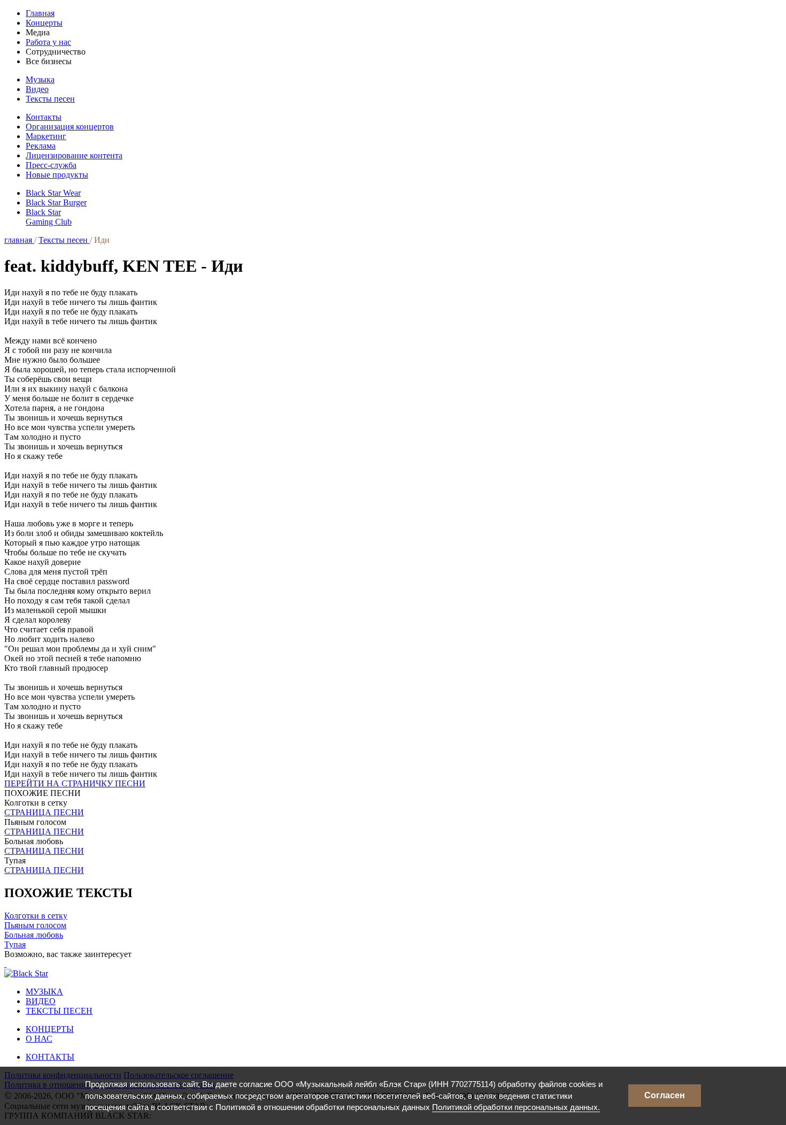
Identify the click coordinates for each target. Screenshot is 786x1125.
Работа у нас (48, 42)
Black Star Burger (56, 202)
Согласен (664, 1095)
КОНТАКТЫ (50, 1056)
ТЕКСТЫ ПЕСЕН (59, 1010)
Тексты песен (50, 98)
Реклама (41, 145)
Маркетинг (46, 136)
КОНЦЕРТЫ (50, 1029)
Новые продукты (57, 174)
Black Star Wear (53, 192)
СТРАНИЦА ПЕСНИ (44, 812)
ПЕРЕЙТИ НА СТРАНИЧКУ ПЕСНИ (74, 783)
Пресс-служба (51, 165)
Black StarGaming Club (49, 217)
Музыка (40, 79)
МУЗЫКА (44, 991)
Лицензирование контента (74, 155)
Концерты (44, 22)
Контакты (43, 116)
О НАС (39, 1038)
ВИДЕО (41, 1001)
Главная (40, 13)
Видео (37, 89)
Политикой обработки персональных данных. (516, 1107)
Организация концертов (70, 126)
